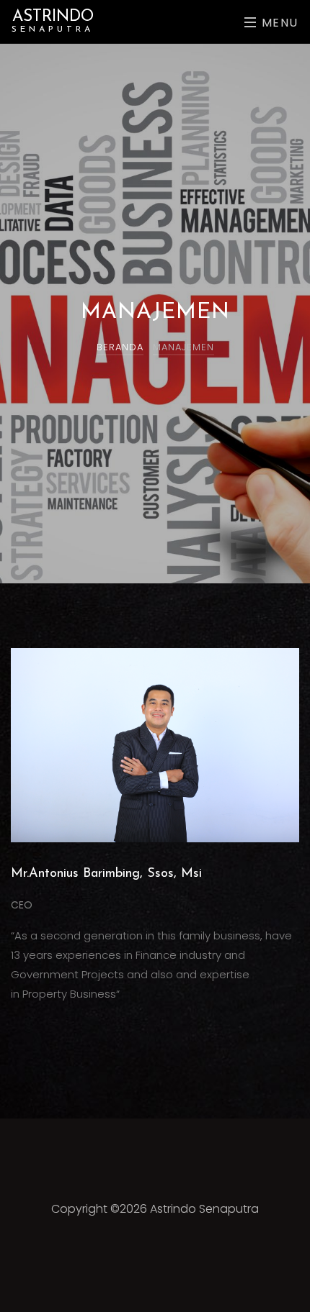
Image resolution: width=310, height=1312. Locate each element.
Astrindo (53, 21)
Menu (277, 22)
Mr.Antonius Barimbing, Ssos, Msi (106, 873)
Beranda (120, 347)
